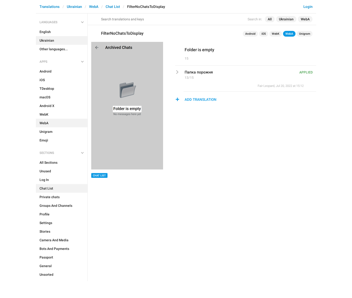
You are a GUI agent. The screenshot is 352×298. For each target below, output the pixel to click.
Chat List (113, 7)
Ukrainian (74, 7)
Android (250, 33)
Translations (50, 7)
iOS (263, 33)
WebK (275, 33)
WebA (93, 7)
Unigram (304, 33)
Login (307, 7)
